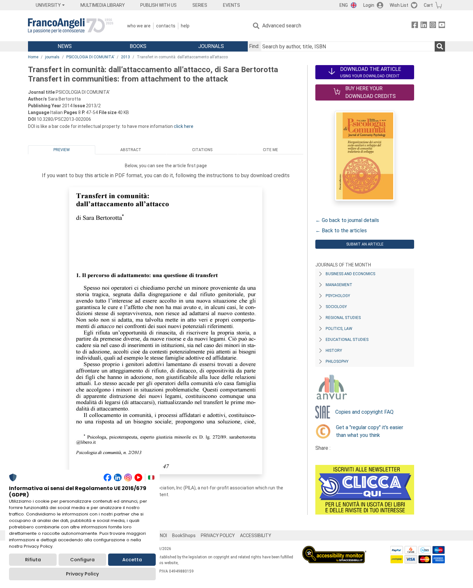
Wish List (399, 5)
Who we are (139, 25)
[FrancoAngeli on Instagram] (433, 26)
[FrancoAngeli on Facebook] (415, 26)
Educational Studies (347, 339)
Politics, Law (339, 328)
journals (52, 57)
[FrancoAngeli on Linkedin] (424, 26)
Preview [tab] (61, 150)
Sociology (336, 306)
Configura (82, 559)
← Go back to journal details (347, 220)
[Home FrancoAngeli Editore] (70, 25)
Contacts (165, 25)
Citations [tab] (202, 150)
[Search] (440, 46)
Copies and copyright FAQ (364, 412)
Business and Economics (350, 274)
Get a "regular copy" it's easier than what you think (369, 431)
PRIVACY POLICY (218, 535)
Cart (428, 5)
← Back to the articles (341, 230)
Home (33, 57)
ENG (343, 5)
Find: (254, 46)
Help (185, 25)
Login (368, 5)
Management (339, 285)
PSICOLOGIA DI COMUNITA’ (90, 57)
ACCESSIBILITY (255, 535)
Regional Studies (343, 317)
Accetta (132, 559)
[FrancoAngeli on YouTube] (442, 26)
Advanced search (281, 26)
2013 (125, 57)
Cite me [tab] (270, 150)
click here (183, 126)
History (334, 350)
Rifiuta (33, 559)
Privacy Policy (82, 574)
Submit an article (365, 244)
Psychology (338, 296)
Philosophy (337, 361)
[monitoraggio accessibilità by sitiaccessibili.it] (334, 549)
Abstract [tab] (130, 150)
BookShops (184, 535)
